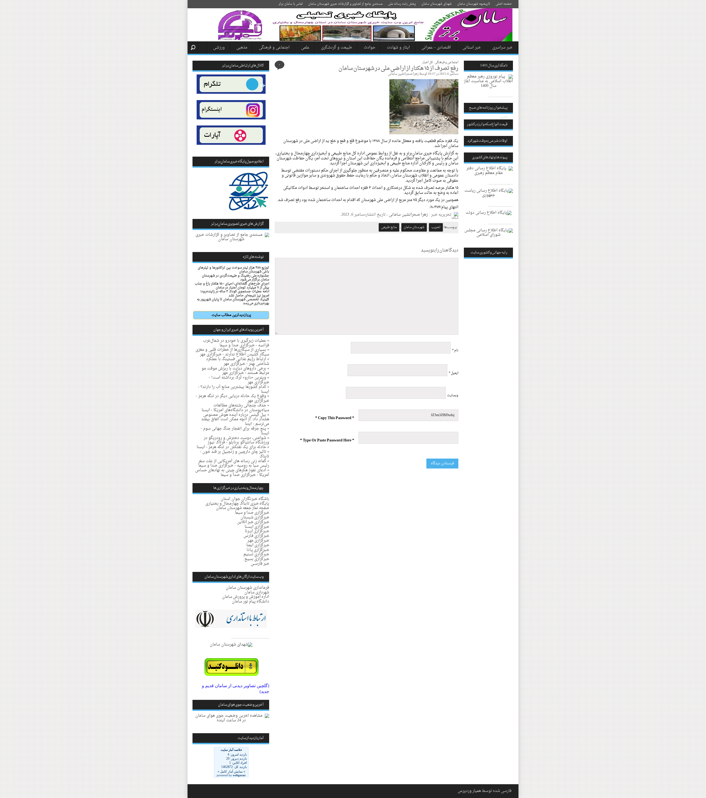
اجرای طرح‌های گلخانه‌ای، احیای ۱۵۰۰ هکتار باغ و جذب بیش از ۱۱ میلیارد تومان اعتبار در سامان (232, 286)
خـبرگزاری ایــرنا (257, 531)
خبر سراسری (502, 47)
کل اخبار (427, 62)
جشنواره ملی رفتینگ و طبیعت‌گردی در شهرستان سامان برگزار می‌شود (235, 278)
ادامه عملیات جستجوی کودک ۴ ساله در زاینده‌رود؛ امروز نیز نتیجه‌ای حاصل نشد (234, 293)
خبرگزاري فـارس (256, 536)
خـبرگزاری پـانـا (258, 550)
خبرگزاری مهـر (258, 540)
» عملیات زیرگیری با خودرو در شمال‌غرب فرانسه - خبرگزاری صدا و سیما (236, 343)
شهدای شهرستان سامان (436, 4)
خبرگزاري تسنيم (256, 554)
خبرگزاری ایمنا (257, 545)
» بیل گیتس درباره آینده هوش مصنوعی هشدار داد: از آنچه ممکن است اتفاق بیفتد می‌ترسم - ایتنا (235, 419)
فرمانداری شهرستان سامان (247, 587)
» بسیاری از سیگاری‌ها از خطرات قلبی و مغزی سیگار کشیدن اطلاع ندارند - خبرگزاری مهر (232, 352)
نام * (455, 350)
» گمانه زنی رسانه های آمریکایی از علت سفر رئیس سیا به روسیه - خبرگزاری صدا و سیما (233, 463)
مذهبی (241, 47)
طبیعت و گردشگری (336, 47)
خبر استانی (471, 47)
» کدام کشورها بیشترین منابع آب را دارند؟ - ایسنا (233, 389)
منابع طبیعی (389, 227)
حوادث (369, 47)
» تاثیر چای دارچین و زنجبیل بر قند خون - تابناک (234, 454)
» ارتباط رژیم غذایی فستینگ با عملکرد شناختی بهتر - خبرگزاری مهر (237, 361)
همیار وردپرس (469, 791)
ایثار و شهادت (398, 47)
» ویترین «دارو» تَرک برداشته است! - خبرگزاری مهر (239, 380)
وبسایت (452, 395)
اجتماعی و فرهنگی (274, 47)
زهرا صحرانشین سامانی (403, 74)
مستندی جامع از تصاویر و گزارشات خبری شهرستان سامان (345, 4)
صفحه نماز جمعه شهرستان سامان (242, 508)
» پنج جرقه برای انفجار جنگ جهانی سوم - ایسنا (235, 431)
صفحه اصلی (504, 4)
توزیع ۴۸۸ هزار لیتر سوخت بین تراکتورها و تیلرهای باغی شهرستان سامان (233, 270)
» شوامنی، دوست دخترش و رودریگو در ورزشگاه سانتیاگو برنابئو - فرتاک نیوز (236, 440)
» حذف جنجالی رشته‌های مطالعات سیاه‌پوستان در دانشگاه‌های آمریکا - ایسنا (235, 408)
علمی (305, 47)
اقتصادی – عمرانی (436, 47)
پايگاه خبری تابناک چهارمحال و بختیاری (237, 503)
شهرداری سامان (256, 592)
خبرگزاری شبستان (254, 517)
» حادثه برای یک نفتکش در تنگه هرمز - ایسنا (233, 447)
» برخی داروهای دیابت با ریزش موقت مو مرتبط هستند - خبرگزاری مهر (235, 371)
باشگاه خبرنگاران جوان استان (245, 499)
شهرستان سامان (414, 227)
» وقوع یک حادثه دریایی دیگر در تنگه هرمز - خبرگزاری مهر (232, 398)
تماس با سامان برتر (291, 4)
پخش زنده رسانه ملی (402, 4)
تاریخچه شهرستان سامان (473, 4)
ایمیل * (453, 373)
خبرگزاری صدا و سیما (252, 512)
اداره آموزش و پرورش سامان (245, 597)
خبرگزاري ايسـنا (257, 527)
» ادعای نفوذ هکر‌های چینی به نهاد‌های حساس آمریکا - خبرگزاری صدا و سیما (232, 473)
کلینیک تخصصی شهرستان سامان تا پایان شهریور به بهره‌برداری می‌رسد (233, 301)
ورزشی (219, 47)
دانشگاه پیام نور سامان (250, 601)
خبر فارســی (260, 563)
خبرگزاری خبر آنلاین (253, 522)
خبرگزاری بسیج (256, 559)
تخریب (435, 227)
